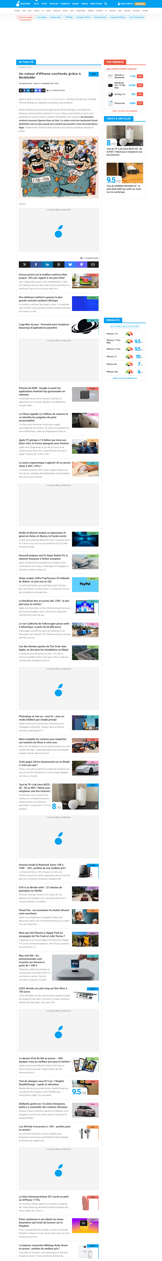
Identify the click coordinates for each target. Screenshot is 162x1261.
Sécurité (136, 11)
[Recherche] (105, 4)
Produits (65, 4)
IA (106, 11)
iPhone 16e (112, 371)
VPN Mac (69, 17)
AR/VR (65, 11)
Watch (36, 11)
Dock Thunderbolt (137, 17)
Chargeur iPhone (83, 17)
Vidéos (84, 4)
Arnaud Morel (27, 83)
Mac (30, 11)
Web (119, 11)
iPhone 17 (112, 356)
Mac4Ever (22, 67)
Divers (145, 11)
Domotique (80, 11)
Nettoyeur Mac (100, 17)
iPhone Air (112, 364)
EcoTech (99, 11)
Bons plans (96, 4)
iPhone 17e (112, 333)
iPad (24, 11)
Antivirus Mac (55, 17)
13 (57, 90)
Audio (48, 11)
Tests (44, 4)
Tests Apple (41, 17)
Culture (127, 11)
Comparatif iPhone (118, 17)
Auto (72, 11)
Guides (75, 4)
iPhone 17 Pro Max (113, 341)
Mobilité (56, 11)
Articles (53, 4)
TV (43, 11)
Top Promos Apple (25, 17)
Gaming (91, 11)
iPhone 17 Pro (113, 349)
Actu (36, 4)
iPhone (17, 11)
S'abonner (140, 4)
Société (112, 11)
